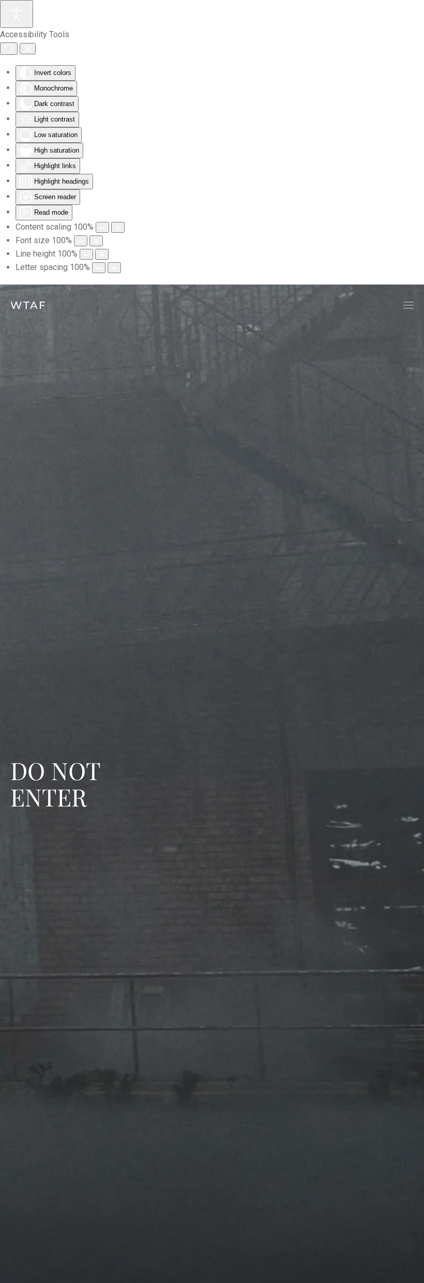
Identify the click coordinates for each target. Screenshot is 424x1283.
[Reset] (9, 48)
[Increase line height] (102, 254)
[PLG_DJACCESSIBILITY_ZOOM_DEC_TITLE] (102, 227)
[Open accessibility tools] (16, 14)
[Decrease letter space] (98, 267)
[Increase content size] (118, 227)
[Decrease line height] (86, 254)
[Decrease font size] (80, 240)
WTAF (28, 305)
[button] (408, 305)
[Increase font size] (96, 240)
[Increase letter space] (114, 267)
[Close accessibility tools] (28, 48)
